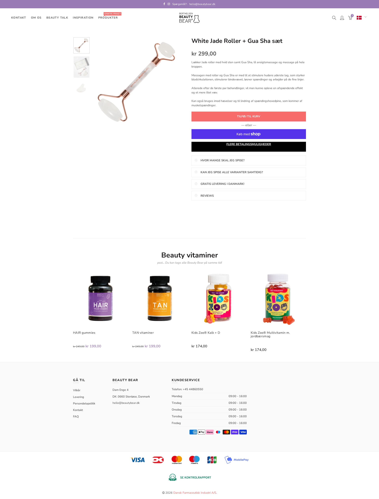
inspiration (83, 18)
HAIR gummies (84, 333)
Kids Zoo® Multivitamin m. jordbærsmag (270, 334)
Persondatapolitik (84, 403)
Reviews (207, 196)
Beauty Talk (57, 18)
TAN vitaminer (143, 333)
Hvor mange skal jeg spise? (223, 160)
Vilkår (76, 390)
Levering (78, 397)
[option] (137, 82)
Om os (36, 18)
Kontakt (18, 18)
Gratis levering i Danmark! (222, 184)
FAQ (76, 416)
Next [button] (172, 82)
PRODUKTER (109, 16)
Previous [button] (102, 82)
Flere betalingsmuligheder (248, 144)
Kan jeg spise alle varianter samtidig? (232, 172)
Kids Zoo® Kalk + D (205, 333)
